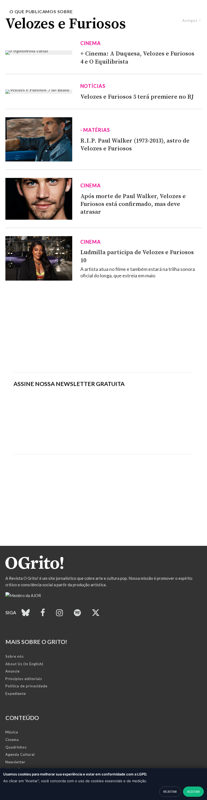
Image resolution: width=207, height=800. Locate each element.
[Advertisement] (103, 326)
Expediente (15, 693)
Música (11, 732)
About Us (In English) (24, 664)
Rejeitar (170, 791)
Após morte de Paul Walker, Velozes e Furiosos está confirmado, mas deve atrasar (133, 204)
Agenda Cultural (20, 754)
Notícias (92, 86)
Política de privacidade (26, 686)
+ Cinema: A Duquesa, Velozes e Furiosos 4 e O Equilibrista (137, 57)
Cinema (90, 43)
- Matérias (95, 130)
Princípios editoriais (23, 679)
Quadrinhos (16, 747)
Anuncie (12, 671)
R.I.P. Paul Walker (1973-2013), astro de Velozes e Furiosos (134, 144)
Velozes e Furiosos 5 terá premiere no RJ (137, 97)
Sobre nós (14, 656)
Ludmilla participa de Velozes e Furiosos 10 (137, 256)
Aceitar (193, 791)
